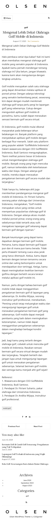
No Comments (33, 41)
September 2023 (27, 483)
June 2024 (27, 480)
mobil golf (7, 408)
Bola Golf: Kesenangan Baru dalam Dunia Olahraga (25, 464)
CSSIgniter (37, 516)
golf (26, 27)
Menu (8, 18)
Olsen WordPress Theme (20, 516)
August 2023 (27, 486)
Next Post (38, 426)
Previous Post (14, 426)
